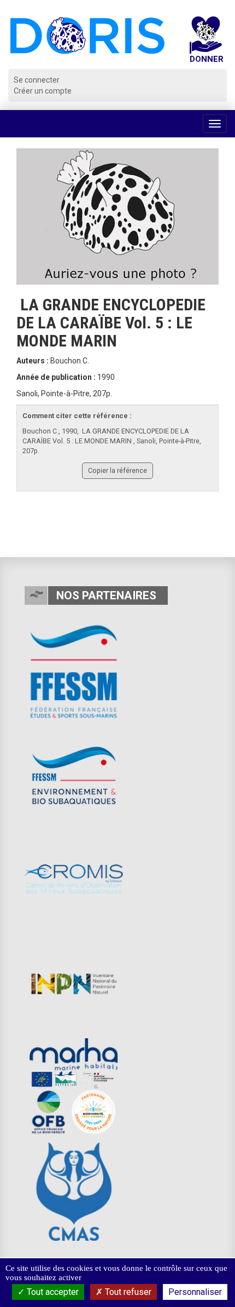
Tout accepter (52, 1292)
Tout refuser (127, 1292)
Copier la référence (117, 470)
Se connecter (37, 80)
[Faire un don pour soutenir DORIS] (206, 42)
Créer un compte (43, 90)
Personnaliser (195, 1292)
